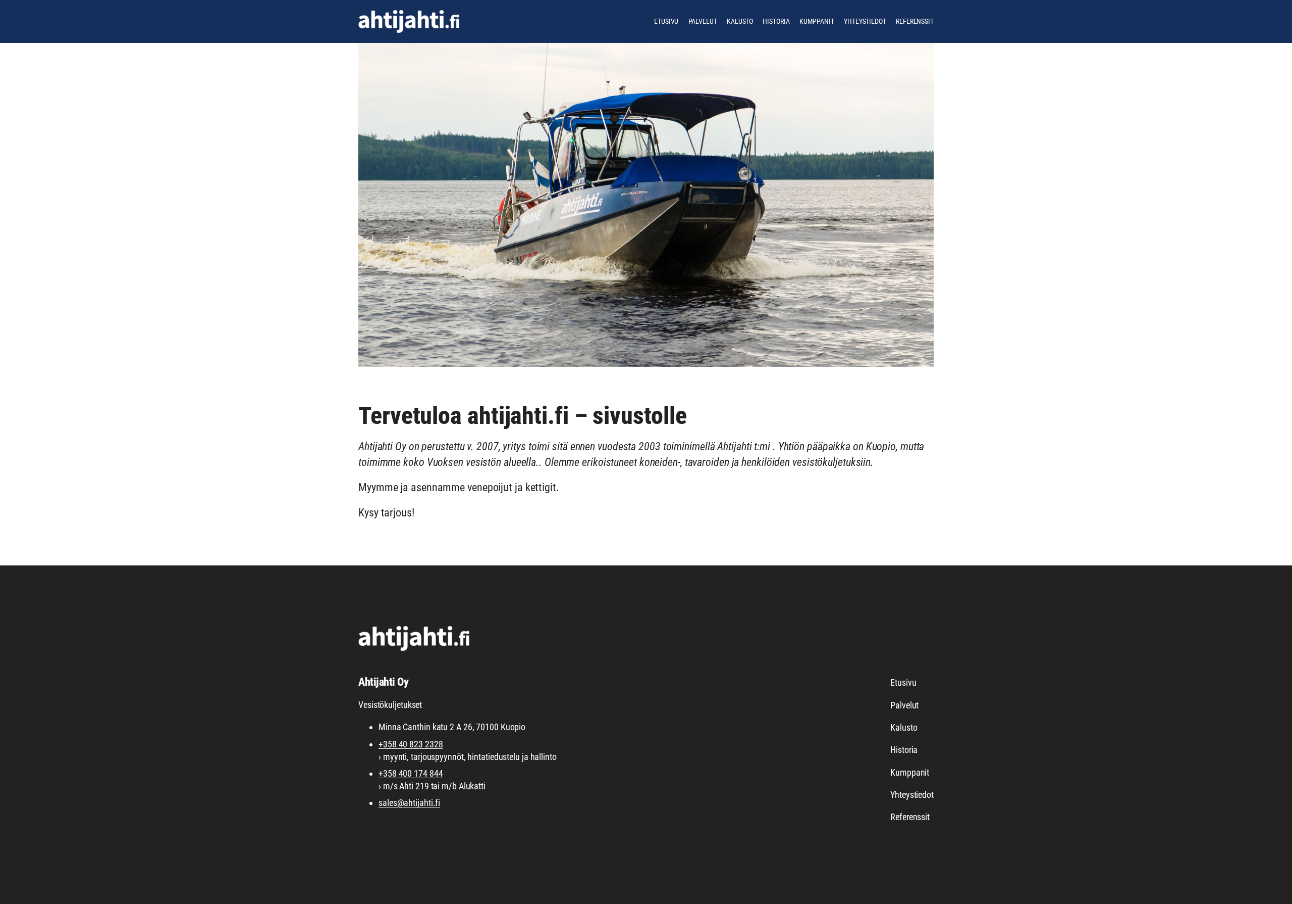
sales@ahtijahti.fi (409, 802)
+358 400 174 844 (411, 773)
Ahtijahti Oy (383, 682)
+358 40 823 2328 (411, 744)
